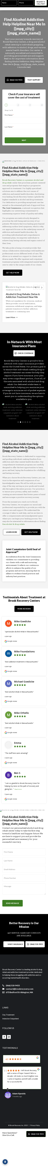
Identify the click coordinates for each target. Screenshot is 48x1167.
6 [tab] (29, 422)
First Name (9, 115)
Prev (35, 287)
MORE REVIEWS (24, 609)
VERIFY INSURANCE (15, 944)
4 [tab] (25, 422)
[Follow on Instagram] (9, 1037)
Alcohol (19, 19)
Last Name (9, 127)
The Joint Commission (11, 208)
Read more (18, 789)
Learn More (10, 317)
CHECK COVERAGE (25, 353)
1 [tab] (18, 422)
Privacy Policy (35, 1125)
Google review (12, 641)
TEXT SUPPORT (34, 80)
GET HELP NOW (12, 273)
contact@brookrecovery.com (19, 989)
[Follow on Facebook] (4, 1037)
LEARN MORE (11, 532)
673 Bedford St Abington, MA (19, 992)
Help (7, 24)
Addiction (35, 19)
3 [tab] (22, 422)
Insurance (19, 346)
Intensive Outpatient (10, 1018)
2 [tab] (20, 422)
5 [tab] (27, 422)
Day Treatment (8, 1015)
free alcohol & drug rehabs (13, 524)
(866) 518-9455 (16, 80)
